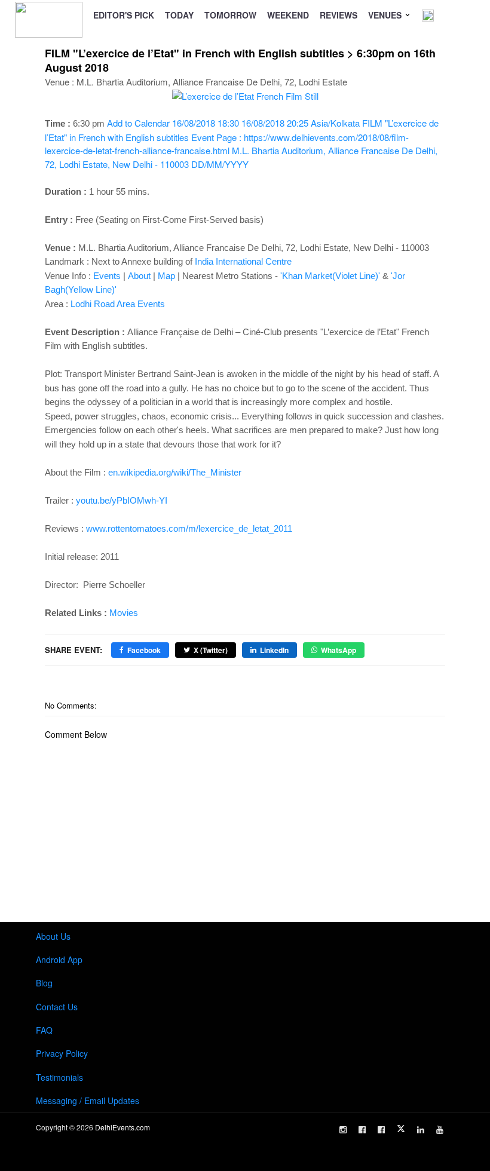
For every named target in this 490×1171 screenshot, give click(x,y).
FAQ (44, 1030)
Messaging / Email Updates (87, 1100)
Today (179, 15)
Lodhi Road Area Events (118, 304)
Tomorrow (230, 15)
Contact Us (57, 1007)
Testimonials (59, 1077)
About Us (53, 936)
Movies (123, 613)
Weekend (288, 15)
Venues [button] (386, 15)
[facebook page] (362, 1129)
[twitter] (401, 1128)
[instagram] (343, 1129)
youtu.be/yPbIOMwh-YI (121, 500)
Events (107, 276)
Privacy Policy (62, 1053)
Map (166, 276)
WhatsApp (338, 650)
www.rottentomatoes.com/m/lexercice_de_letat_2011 (189, 528)
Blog (44, 983)
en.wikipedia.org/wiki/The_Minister (174, 472)
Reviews (338, 15)
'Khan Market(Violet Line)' (330, 276)
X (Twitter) (211, 650)
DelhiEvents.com (122, 1127)
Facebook (144, 650)
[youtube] (439, 1129)
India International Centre (243, 261)
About (139, 276)
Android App (59, 959)
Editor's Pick (123, 15)
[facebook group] (381, 1129)
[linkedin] (420, 1129)
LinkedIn (274, 650)
